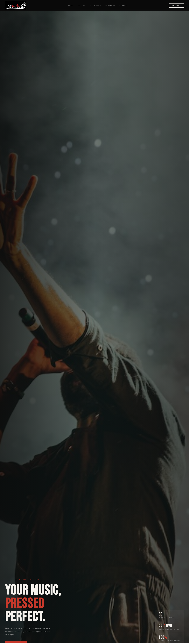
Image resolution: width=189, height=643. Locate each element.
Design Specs (95, 5)
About (70, 5)
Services (81, 5)
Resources (110, 5)
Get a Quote (176, 5)
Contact (123, 5)
